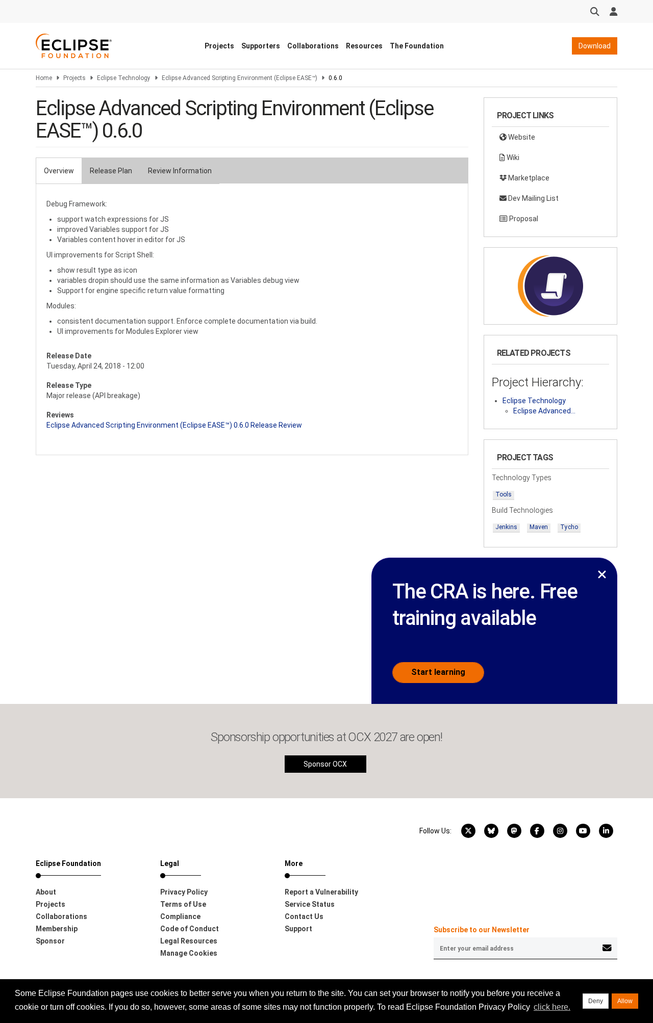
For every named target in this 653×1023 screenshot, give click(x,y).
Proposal (523, 219)
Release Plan (111, 171)
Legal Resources (188, 941)
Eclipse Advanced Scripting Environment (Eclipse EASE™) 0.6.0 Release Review (174, 425)
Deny (595, 1001)
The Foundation (417, 46)
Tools (503, 494)
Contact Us (304, 916)
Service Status (310, 904)
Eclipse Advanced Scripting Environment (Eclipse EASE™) (239, 78)
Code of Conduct (189, 929)
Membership (57, 929)
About (46, 892)
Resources (364, 46)
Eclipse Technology (123, 78)
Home (44, 78)
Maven (539, 527)
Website (521, 137)
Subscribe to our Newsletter (482, 930)
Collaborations (313, 46)
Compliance (180, 916)
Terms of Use (183, 904)
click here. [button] (552, 1007)
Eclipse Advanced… (544, 411)
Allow (625, 1001)
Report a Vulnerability (321, 892)
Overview (59, 171)
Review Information (180, 171)
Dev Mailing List (533, 198)
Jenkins (506, 527)
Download (595, 46)
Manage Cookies (188, 953)
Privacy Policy (184, 892)
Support (298, 929)
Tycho (569, 527)
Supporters (260, 46)
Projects (219, 46)
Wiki (512, 157)
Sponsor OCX (325, 764)
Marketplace (528, 178)
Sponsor (50, 941)
